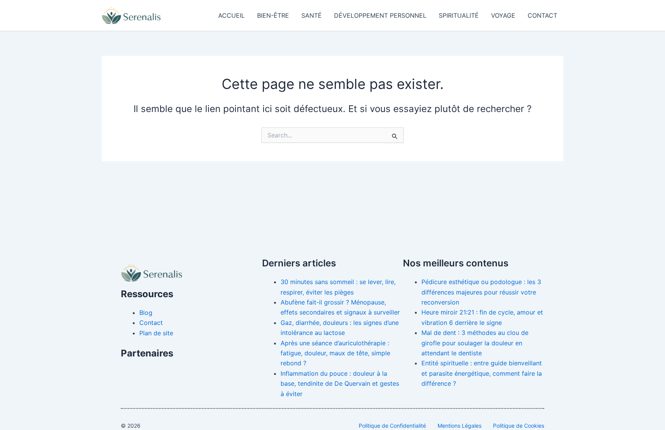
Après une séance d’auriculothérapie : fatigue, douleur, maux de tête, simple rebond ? (335, 353)
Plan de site (156, 333)
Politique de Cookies (518, 425)
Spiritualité (459, 15)
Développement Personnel (380, 15)
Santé (311, 15)
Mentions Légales (459, 425)
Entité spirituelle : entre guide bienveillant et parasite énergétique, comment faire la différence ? (481, 373)
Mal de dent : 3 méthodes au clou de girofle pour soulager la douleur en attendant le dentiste (474, 343)
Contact (542, 15)
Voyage (503, 15)
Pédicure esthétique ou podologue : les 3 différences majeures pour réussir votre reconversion (481, 292)
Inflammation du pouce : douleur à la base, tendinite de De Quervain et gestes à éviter (340, 384)
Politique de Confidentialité (392, 425)
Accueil (231, 15)
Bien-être (273, 15)
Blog (145, 312)
